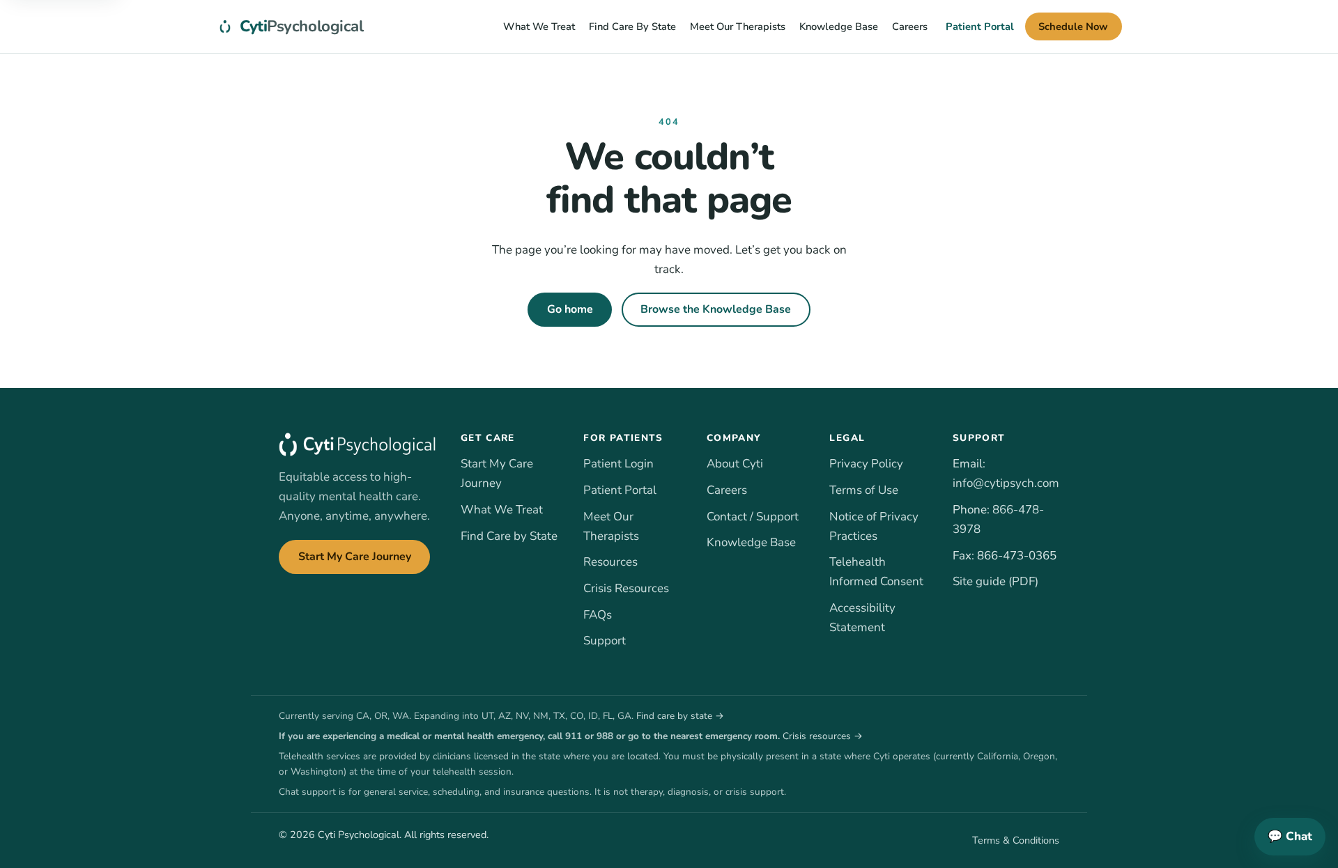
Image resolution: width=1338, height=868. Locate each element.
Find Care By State (632, 26)
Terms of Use (863, 490)
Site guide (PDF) (995, 581)
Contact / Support (753, 517)
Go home (570, 309)
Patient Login (618, 464)
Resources (610, 562)
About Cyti (735, 464)
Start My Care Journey (354, 556)
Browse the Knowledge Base (715, 309)
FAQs (597, 615)
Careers (910, 26)
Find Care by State (509, 536)
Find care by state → (680, 715)
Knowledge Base (838, 26)
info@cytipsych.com (1006, 483)
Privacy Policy (866, 464)
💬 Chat (1290, 836)
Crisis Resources (626, 588)
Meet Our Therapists (737, 26)
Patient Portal (980, 26)
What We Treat (539, 26)
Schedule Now (1073, 26)
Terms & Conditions (1015, 840)
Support (604, 641)
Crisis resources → (823, 736)
